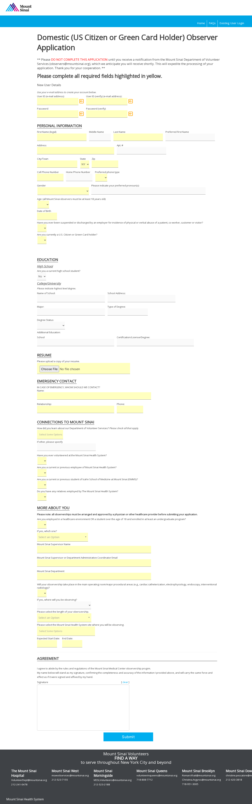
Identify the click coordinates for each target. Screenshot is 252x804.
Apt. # (120, 145)
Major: (40, 306)
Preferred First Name (177, 132)
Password (42, 108)
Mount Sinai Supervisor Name (53, 544)
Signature (42, 682)
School (41, 337)
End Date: (67, 638)
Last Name (119, 132)
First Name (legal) (46, 132)
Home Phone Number (78, 172)
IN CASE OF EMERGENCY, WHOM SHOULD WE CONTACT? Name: (68, 389)
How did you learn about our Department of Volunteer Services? (88, 428)
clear (125, 682)
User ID (41, 96)
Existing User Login (232, 23)
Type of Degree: (117, 306)
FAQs (212, 23)
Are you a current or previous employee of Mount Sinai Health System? (76, 467)
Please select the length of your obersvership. (63, 611)
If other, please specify (50, 441)
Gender (41, 185)
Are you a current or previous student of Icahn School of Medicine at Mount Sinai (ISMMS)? (87, 479)
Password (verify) (96, 108)
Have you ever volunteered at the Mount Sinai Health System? (72, 455)
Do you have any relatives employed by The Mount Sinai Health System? (77, 491)
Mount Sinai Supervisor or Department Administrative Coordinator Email (77, 557)
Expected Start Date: (48, 638)
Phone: (121, 404)
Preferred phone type (107, 172)
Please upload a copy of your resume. (58, 361)
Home (201, 23)
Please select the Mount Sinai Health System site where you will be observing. (80, 624)
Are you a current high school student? (58, 271)
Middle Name (96, 132)
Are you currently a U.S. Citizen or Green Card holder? (67, 234)
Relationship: (44, 404)
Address (41, 145)
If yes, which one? (47, 531)
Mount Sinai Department (50, 571)
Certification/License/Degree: (133, 337)
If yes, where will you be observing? (57, 599)
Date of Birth (44, 211)
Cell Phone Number (48, 172)
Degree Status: (45, 320)
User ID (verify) (94, 96)
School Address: (117, 293)
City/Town (42, 158)
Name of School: (46, 293)
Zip (93, 158)
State (83, 158)
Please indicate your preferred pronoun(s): (115, 185)
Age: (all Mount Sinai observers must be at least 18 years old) (71, 199)
